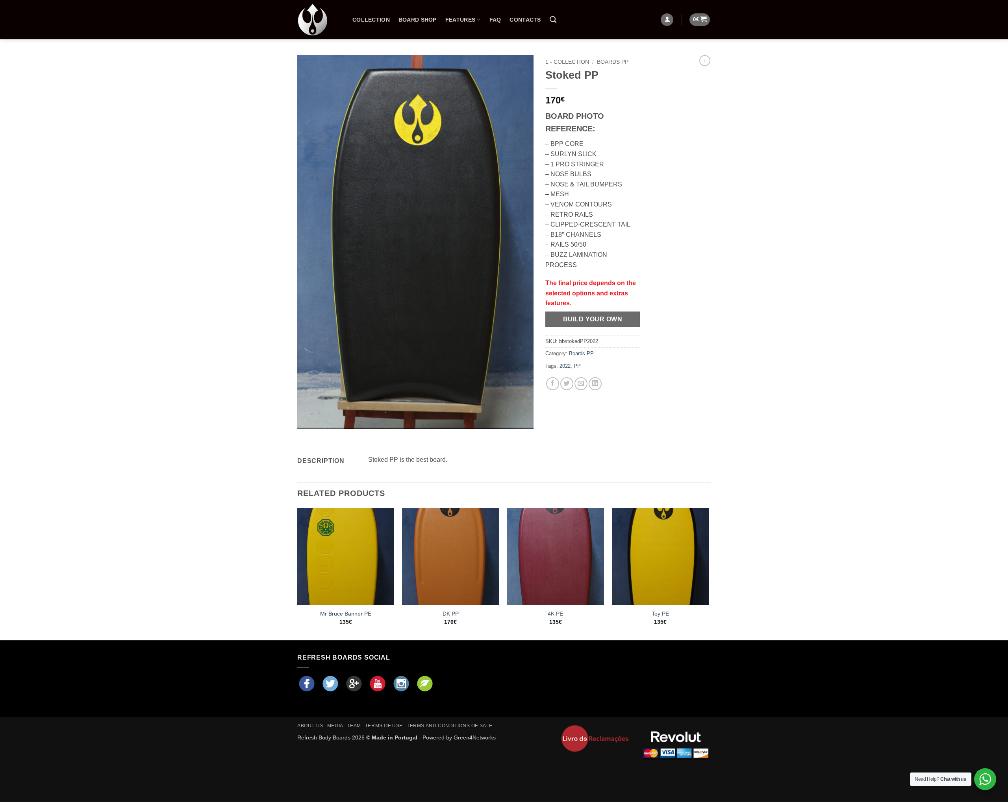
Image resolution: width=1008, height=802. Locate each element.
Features (460, 20)
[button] (699, 19)
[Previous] (298, 573)
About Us (310, 725)
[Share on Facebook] (552, 383)
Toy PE (660, 613)
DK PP (451, 613)
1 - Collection (567, 62)
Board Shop (417, 20)
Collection (371, 20)
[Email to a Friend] (580, 383)
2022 (565, 366)
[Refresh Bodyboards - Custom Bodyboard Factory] (319, 19)
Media (335, 725)
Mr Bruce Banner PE (345, 613)
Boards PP (612, 62)
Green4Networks (475, 737)
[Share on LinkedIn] (595, 383)
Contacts (525, 20)
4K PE (555, 613)
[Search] (553, 20)
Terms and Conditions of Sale (450, 725)
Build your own (593, 319)
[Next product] (704, 60)
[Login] (667, 19)
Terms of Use (384, 725)
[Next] (708, 573)
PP (577, 366)
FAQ (495, 20)
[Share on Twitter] (566, 383)
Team (354, 725)
